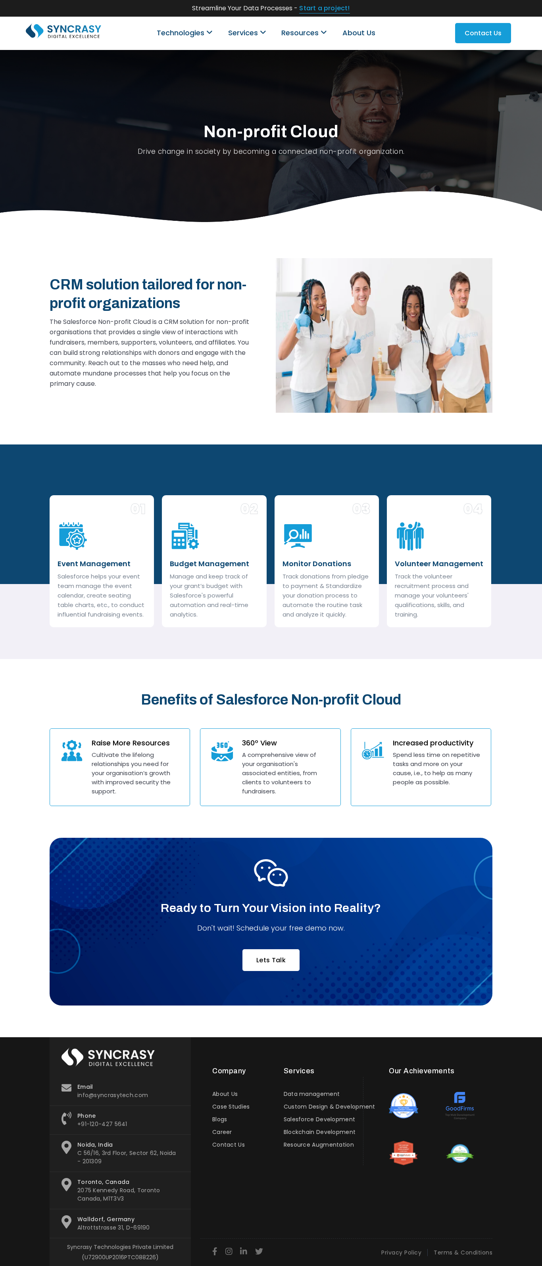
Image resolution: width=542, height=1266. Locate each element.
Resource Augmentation (319, 1145)
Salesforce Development (320, 1119)
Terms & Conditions (463, 1252)
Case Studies (231, 1107)
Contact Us (483, 33)
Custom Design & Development (329, 1107)
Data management (312, 1094)
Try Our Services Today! (341, 8)
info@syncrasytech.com (112, 1095)
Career (222, 1132)
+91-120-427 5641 (102, 1124)
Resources (301, 33)
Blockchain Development (320, 1132)
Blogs (219, 1119)
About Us (358, 33)
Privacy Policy (401, 1252)
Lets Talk (271, 960)
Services (244, 33)
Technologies (181, 33)
